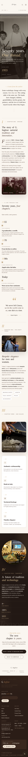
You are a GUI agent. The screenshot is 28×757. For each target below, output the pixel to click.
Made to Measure (5, 718)
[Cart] (25, 4)
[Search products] (22, 4)
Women (3, 713)
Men (2, 711)
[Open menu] (2, 4)
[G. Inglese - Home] (14, 4)
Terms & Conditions (19, 715)
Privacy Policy (18, 713)
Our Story (17, 708)
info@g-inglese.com (5, 733)
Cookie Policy (18, 711)
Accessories (4, 715)
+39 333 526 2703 (5, 737)
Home (2, 708)
